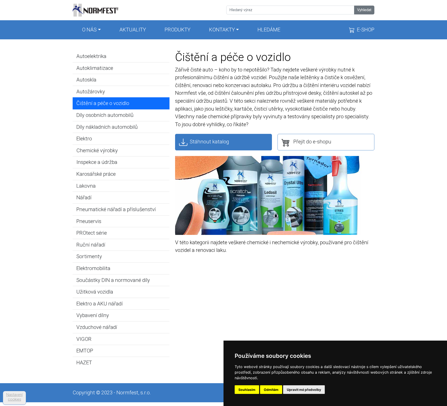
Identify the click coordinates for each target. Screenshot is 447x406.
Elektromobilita (93, 268)
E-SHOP (364, 30)
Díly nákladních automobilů (107, 127)
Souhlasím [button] (246, 390)
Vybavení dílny (92, 315)
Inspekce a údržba (96, 162)
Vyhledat (364, 10)
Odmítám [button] (271, 390)
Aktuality (132, 30)
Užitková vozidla (94, 292)
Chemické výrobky (97, 150)
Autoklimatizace (94, 68)
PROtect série (91, 233)
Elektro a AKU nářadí (99, 304)
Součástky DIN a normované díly (113, 280)
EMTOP (84, 351)
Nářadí (83, 197)
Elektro (84, 138)
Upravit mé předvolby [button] (304, 390)
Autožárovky (90, 91)
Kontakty (222, 30)
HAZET (84, 362)
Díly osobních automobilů (104, 115)
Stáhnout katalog (208, 142)
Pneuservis (88, 221)
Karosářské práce (96, 174)
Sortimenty (89, 256)
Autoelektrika (91, 56)
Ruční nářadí (90, 245)
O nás (89, 30)
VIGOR (83, 339)
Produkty (177, 30)
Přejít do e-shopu (310, 142)
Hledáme (268, 30)
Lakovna (86, 186)
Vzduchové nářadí (96, 327)
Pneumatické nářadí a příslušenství (116, 209)
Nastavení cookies (14, 397)
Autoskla (86, 80)
